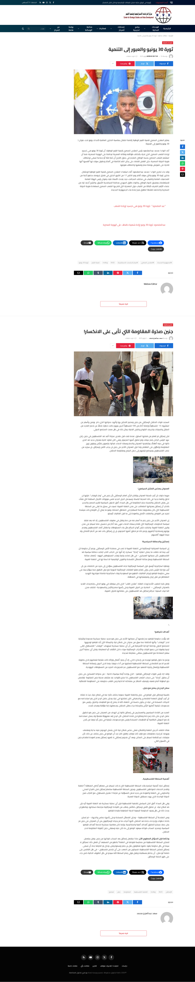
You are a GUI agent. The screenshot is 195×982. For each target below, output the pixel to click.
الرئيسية (167, 28)
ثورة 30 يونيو (83, 262)
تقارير (95, 965)
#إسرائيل (169, 891)
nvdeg (105, 262)
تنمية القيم (95, 262)
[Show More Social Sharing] (112, 63)
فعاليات (102, 28)
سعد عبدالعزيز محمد (155, 338)
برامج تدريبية (136, 28)
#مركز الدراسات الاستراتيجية (128, 262)
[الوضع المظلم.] (23, 29)
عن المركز (57, 28)
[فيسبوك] (182, 147)
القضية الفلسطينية (140, 891)
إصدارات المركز (121, 28)
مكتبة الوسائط (88, 28)
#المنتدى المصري (147, 262)
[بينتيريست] (182, 169)
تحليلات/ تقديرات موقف (109, 965)
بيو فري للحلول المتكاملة (78, 972)
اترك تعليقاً (123, 304)
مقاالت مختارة (162, 35)
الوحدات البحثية (155, 28)
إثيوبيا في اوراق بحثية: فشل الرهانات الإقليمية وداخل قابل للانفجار (127, 2)
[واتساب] (182, 163)
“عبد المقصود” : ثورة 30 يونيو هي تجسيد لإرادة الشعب (140, 206)
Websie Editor (152, 56)
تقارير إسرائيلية (168, 325)
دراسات (124, 965)
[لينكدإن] (182, 158)
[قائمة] (171, 2)
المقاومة (127, 891)
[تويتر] (182, 152)
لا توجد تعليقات (130, 56)
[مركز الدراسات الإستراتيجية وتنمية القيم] (148, 15)
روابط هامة (71, 28)
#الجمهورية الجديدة (164, 262)
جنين (118, 891)
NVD (112, 262)
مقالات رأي (85, 965)
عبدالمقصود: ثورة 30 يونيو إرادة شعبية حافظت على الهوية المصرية (134, 225)
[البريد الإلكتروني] (182, 174)
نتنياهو (111, 891)
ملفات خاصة (72, 965)
